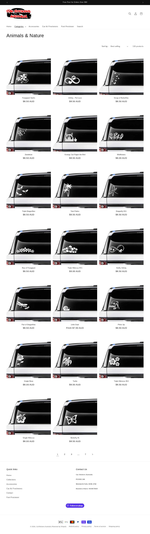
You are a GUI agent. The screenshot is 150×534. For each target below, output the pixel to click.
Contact (9, 493)
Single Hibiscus (28, 438)
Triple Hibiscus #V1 (75, 268)
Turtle (75, 381)
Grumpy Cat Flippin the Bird (75, 154)
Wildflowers (121, 154)
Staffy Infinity (121, 268)
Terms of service (100, 526)
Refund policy (74, 526)
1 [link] (57, 454)
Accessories (11, 484)
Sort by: (105, 46)
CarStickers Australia (43, 526)
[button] (20, 26)
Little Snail (75, 324)
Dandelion (28, 154)
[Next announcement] (143, 2)
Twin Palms (75, 211)
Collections (11, 480)
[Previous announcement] (7, 2)
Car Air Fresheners (14, 489)
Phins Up (121, 324)
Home (8, 475)
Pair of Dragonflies (29, 324)
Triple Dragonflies (28, 211)
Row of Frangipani (28, 268)
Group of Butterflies (121, 98)
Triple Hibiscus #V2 (121, 381)
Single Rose (28, 381)
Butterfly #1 (75, 438)
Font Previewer (12, 497)
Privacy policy (87, 526)
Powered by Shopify (59, 526)
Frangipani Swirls (28, 98)
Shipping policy (114, 526)
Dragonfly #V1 (121, 211)
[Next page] (92, 454)
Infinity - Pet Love (75, 98)
